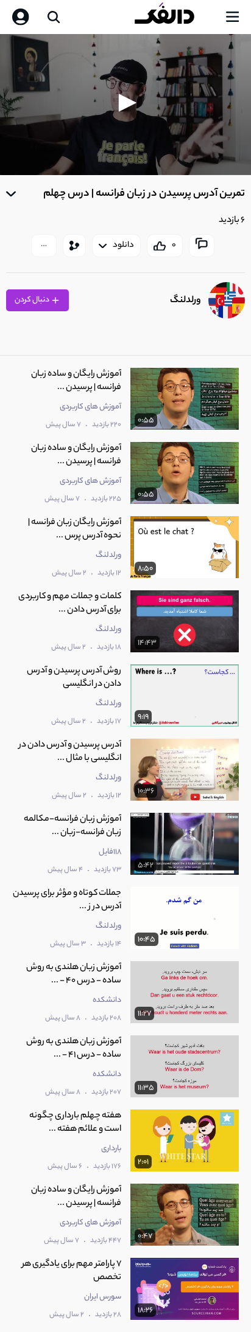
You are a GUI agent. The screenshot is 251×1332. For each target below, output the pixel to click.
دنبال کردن (33, 300)
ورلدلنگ (185, 300)
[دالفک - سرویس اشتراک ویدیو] (174, 17)
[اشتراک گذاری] (74, 245)
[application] (125, 104)
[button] (125, 102)
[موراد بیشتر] (44, 245)
